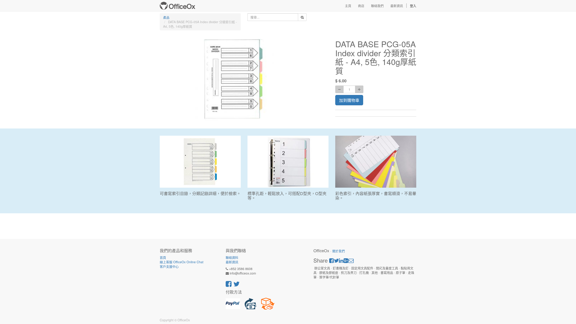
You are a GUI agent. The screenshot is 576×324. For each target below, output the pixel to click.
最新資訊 (232, 262)
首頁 (163, 257)
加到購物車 (349, 100)
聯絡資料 (232, 257)
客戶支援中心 (169, 266)
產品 (166, 17)
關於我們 (338, 251)
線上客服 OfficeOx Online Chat (181, 262)
